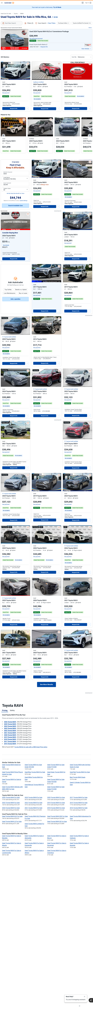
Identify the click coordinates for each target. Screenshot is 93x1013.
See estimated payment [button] (36, 38)
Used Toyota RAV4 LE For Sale (12, 821)
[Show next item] (58, 273)
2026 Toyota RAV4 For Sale (11, 797)
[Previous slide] (3, 135)
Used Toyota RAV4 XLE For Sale (12, 816)
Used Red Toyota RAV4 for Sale (80, 772)
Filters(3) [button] (30, 23)
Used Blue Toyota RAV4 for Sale (35, 772)
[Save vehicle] (26, 31)
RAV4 (21, 13)
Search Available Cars (15, 205)
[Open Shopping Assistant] (91, 1000)
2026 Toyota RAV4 (10, 722)
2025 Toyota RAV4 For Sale (11, 803)
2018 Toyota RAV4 (10, 739)
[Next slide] (89, 135)
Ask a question (15, 299)
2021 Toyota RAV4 (10, 733)
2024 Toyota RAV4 (10, 726)
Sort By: (74, 57)
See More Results (46, 684)
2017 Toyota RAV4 (10, 741)
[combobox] (12, 23)
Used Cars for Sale (6, 13)
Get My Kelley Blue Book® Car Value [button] (15, 193)
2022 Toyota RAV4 (10, 730)
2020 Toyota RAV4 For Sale (56, 797)
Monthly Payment (7, 172)
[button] (82, 3)
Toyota (16, 13)
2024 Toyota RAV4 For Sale (11, 808)
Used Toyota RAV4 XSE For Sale (57, 816)
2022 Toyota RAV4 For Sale (33, 803)
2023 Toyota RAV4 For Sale (33, 797)
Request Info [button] (44, 47)
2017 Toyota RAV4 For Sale (78, 797)
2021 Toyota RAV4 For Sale (33, 808)
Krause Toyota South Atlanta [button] (37, 44)
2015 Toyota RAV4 (10, 744)
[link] (37, 99)
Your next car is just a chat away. (46, 7)
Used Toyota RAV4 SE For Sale (57, 821)
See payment (6, 93)
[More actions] (27, 108)
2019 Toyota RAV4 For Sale (56, 803)
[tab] (4, 710)
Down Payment (7, 183)
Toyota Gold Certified (10, 337)
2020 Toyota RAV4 (10, 735)
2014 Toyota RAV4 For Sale (78, 808)
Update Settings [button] (23, 200)
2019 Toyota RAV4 (10, 737)
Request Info (13, 108)
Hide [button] (90, 27)
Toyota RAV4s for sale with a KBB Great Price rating (30, 747)
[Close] (84, 996)
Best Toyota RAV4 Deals (77, 777)
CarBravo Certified (38, 82)
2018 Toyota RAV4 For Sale (56, 808)
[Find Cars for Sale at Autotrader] (9, 2)
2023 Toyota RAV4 (10, 728)
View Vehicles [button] (85, 48)
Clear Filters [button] (51, 23)
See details (6, 245)
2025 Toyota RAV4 (10, 724)
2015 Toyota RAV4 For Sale (78, 803)
